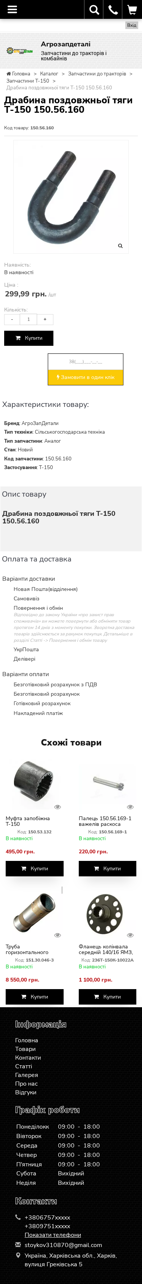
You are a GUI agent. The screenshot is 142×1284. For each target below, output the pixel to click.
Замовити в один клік (86, 377)
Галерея (26, 1075)
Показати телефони (53, 1235)
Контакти (28, 1058)
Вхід (131, 25)
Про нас (26, 1084)
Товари (25, 1049)
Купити (31, 338)
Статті (23, 1066)
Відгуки (25, 1092)
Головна (26, 1040)
